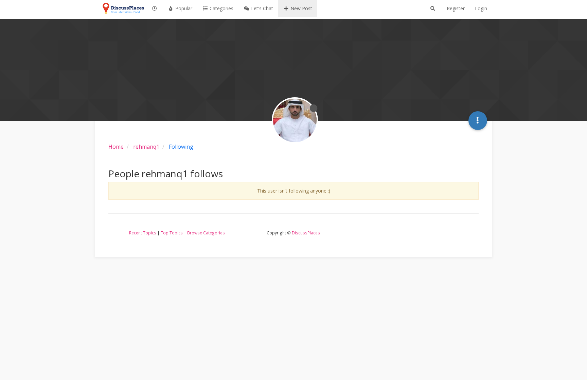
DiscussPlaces (306, 232)
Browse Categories (206, 232)
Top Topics (172, 232)
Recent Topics (142, 232)
